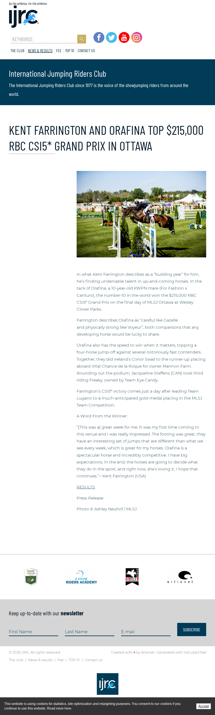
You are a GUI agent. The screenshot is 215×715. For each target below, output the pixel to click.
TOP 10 (69, 50)
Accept (203, 706)
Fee (59, 50)
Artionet (148, 652)
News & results (40, 50)
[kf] (141, 213)
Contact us (86, 50)
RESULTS (86, 487)
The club (17, 50)
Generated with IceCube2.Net (181, 652)
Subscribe (191, 629)
